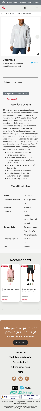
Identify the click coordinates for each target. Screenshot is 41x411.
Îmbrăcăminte (10, 13)
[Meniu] (37, 8)
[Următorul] (39, 308)
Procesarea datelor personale (23, 401)
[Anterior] (2, 308)
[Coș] (25, 8)
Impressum (23, 403)
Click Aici (35, 2)
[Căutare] (31, 8)
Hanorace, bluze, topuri (25, 13)
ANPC (20, 372)
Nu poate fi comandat (16, 93)
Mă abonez (20, 342)
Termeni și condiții (7, 401)
